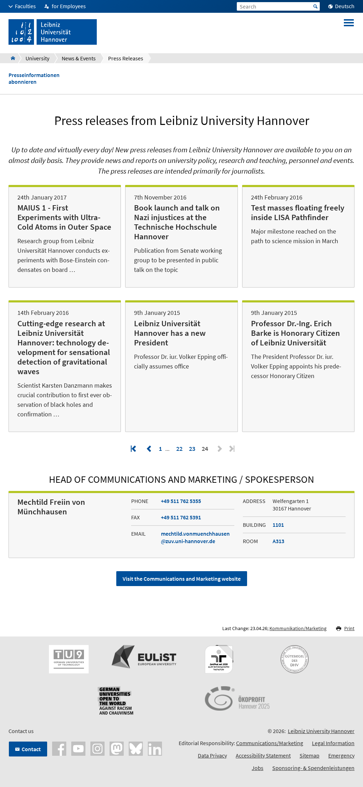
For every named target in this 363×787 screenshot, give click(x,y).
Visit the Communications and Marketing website (182, 578)
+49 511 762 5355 (181, 500)
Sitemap (309, 755)
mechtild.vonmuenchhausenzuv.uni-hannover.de (195, 537)
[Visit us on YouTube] (78, 747)
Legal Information (333, 743)
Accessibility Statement (263, 755)
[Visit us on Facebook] (59, 747)
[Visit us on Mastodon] (116, 747)
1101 (278, 524)
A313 (278, 541)
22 (179, 448)
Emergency (341, 755)
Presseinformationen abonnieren (34, 78)
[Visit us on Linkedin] (154, 747)
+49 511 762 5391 (181, 517)
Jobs (257, 767)
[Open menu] (348, 32)
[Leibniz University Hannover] (10, 58)
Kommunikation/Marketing (297, 628)
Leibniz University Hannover (321, 730)
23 (192, 448)
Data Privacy (212, 755)
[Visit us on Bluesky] (135, 747)
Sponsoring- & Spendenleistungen (313, 767)
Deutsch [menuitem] (344, 6)
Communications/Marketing (269, 743)
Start (315, 6)
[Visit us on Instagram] (97, 747)
